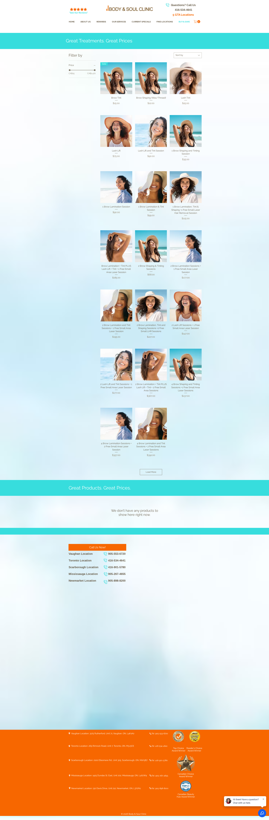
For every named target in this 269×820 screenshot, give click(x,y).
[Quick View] (151, 78)
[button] (197, 21)
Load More (151, 472)
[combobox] (188, 55)
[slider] (69, 70)
